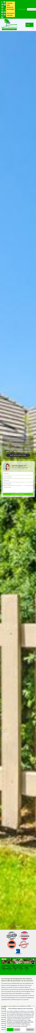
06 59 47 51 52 (3, 15)
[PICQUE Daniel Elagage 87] (9, 25)
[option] (18, 516)
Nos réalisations (18, 455)
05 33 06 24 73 (3, 5)
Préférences (30, 1029)
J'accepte (10, 1029)
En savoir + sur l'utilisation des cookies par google (20, 1021)
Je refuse (17, 1029)
